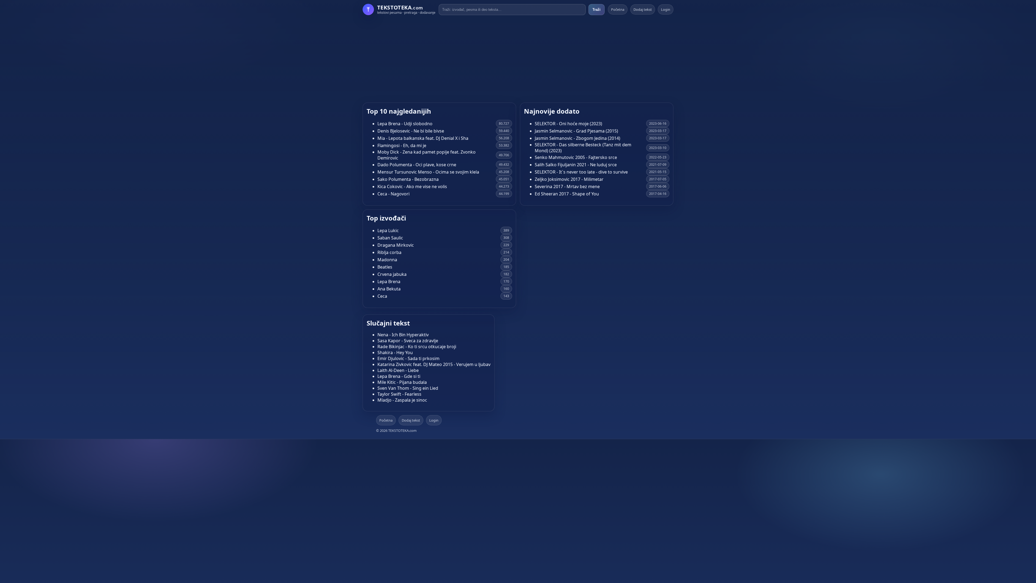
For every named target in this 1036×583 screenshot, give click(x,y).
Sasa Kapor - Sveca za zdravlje (407, 341)
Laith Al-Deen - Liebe (398, 370)
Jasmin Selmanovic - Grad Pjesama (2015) (576, 131)
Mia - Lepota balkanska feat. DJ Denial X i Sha (422, 138)
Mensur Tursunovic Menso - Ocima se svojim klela (428, 172)
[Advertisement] (518, 59)
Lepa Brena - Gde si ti (398, 376)
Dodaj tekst (642, 9)
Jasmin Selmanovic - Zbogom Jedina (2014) (577, 138)
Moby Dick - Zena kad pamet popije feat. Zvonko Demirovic (426, 155)
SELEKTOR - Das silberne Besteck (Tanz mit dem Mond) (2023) (583, 148)
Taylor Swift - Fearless (399, 394)
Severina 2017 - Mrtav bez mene (567, 186)
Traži (596, 10)
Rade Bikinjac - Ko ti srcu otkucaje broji (416, 347)
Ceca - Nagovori (393, 194)
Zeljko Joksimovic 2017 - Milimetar (569, 179)
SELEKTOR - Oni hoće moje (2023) (568, 124)
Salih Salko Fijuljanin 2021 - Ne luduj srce (576, 165)
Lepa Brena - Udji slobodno (404, 124)
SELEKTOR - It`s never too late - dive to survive (581, 172)
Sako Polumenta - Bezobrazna (408, 179)
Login (665, 9)
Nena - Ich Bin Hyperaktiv (403, 335)
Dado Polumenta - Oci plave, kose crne (416, 165)
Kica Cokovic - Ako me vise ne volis (412, 186)
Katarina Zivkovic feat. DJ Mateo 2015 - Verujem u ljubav (433, 364)
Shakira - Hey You (395, 352)
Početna (617, 9)
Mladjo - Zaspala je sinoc (402, 400)
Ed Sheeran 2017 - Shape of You (567, 194)
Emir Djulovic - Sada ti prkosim (408, 358)
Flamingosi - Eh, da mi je (401, 145)
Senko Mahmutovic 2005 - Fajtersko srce (576, 157)
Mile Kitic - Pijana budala (402, 382)
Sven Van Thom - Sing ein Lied (407, 388)
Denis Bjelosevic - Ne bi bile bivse (410, 131)
